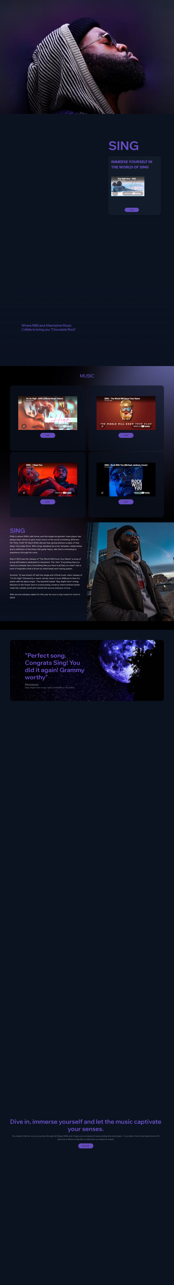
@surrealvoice (32, 684)
